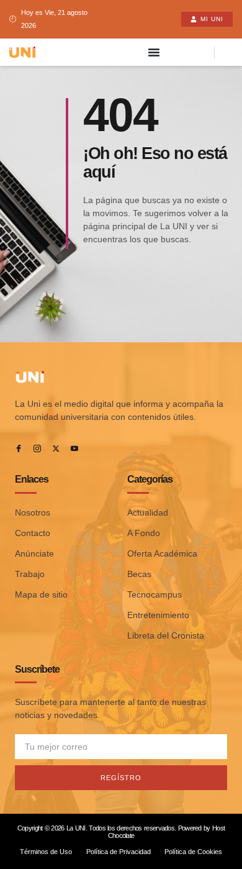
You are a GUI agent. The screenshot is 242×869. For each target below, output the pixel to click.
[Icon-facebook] (18, 448)
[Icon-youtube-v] (74, 448)
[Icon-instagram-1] (37, 448)
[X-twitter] (56, 448)
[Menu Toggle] (154, 52)
